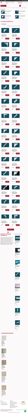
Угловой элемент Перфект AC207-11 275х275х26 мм (15, 50)
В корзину (7, 38)
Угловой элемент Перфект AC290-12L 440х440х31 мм (15, 207)
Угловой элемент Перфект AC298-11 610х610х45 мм (15, 222)
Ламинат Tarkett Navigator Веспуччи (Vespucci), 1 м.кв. (3, 343)
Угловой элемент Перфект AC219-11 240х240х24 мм (8, 15)
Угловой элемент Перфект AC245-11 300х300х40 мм (15, 106)
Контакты (7, 3)
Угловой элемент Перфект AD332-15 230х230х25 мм (22, 15)
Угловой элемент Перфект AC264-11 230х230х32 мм (15, 193)
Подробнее (16, 245)
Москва (5, 0)
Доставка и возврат (8, 2)
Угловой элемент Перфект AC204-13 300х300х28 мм (4, 50)
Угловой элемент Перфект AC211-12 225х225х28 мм (4, 64)
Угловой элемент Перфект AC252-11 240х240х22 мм (4, 136)
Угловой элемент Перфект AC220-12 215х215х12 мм (15, 92)
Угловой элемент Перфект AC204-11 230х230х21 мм (4, 36)
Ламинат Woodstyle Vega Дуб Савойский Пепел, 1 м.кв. (4, 355)
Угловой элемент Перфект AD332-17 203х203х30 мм (8, 11)
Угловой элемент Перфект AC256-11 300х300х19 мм (15, 150)
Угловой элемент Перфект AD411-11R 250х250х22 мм (22, 11)
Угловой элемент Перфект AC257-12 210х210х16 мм (4, 165)
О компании (12, 2)
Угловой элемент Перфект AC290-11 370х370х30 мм (4, 207)
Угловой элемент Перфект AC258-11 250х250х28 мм (15, 165)
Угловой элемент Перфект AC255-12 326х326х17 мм (4, 150)
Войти (23, 0)
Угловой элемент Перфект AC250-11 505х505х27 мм (4, 121)
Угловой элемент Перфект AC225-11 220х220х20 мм (4, 106)
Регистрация (25, 0)
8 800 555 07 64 (20, 2)
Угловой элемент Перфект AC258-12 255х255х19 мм (4, 179)
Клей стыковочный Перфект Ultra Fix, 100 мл (17, 314)
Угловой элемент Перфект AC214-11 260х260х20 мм (15, 64)
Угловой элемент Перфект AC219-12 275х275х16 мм (4, 92)
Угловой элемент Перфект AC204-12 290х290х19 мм (15, 36)
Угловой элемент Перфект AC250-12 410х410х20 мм (15, 121)
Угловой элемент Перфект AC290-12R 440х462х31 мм (4, 222)
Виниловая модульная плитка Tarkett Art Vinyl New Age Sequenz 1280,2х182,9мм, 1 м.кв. (4, 392)
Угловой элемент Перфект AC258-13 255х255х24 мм (15, 179)
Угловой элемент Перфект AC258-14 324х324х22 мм (4, 193)
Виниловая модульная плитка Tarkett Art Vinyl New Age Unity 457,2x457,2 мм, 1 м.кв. (4, 379)
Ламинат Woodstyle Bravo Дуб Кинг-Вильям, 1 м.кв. (4, 367)
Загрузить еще (10, 229)
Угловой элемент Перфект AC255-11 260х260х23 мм (15, 136)
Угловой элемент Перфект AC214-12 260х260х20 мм (4, 78)
